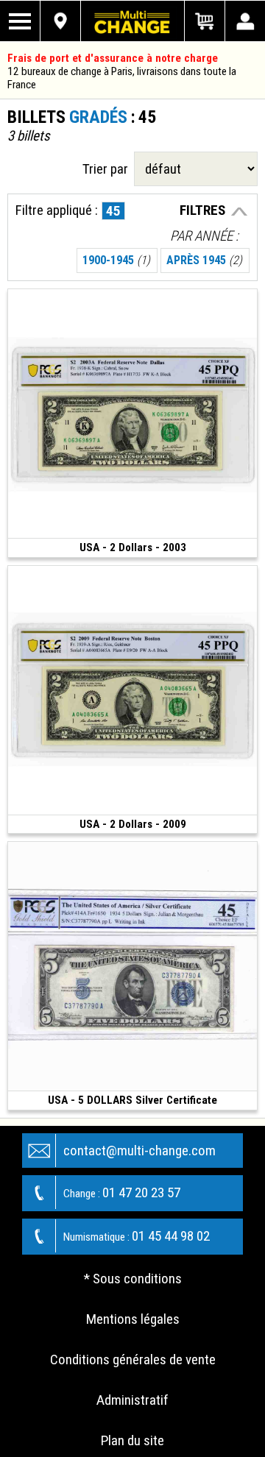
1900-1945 (116, 260)
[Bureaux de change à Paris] (60, 21)
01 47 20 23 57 (121, 1192)
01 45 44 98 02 (136, 1235)
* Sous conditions (133, 1278)
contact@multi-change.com (139, 1150)
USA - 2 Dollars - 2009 (133, 824)
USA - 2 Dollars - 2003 (133, 547)
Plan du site (132, 1440)
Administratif (132, 1400)
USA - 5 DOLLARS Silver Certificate (132, 1100)
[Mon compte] (245, 21)
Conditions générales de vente (133, 1359)
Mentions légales (133, 1319)
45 (113, 210)
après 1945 (204, 260)
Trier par (108, 168)
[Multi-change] (132, 21)
